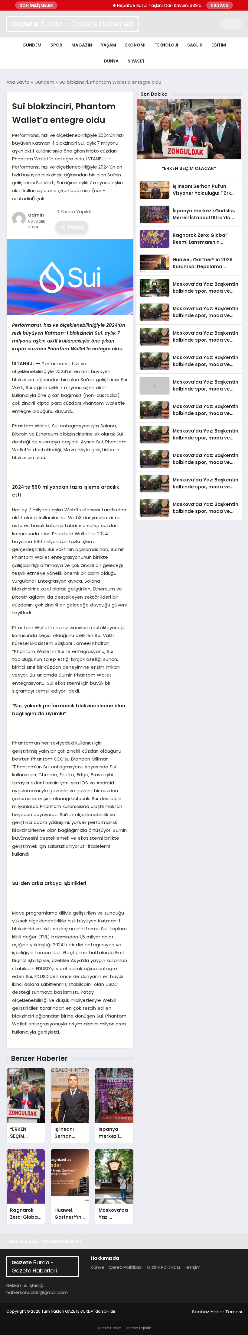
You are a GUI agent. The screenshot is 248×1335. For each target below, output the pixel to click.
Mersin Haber (109, 1327)
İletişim (192, 1267)
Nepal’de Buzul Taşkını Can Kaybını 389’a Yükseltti (154, 5)
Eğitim (218, 45)
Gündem (31, 45)
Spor (56, 45)
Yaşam (108, 45)
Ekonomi (135, 45)
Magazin (81, 45)
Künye (97, 1267)
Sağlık (194, 45)
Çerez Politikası (125, 1267)
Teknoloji (166, 45)
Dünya (111, 61)
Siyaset (136, 61)
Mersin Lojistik (138, 1327)
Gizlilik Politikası (163, 1267)
